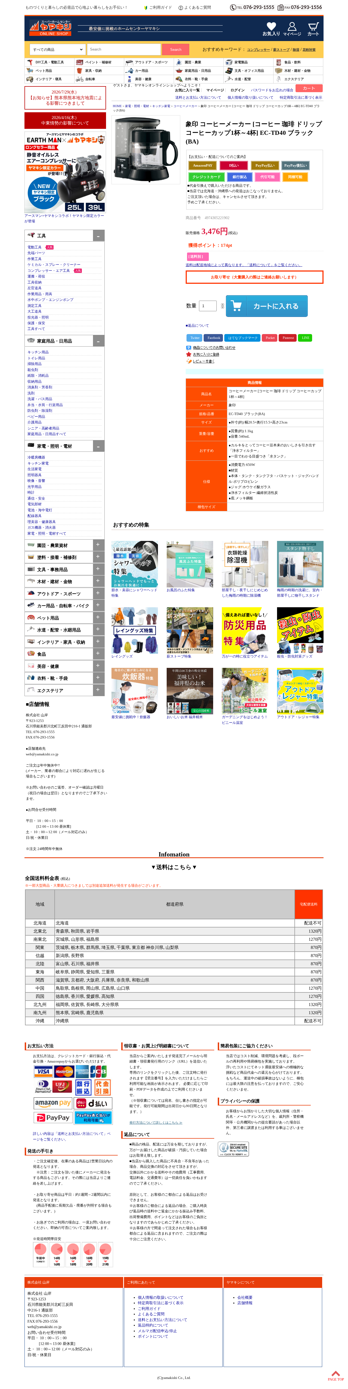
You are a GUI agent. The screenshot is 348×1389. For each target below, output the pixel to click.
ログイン (238, 90)
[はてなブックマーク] (242, 338)
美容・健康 (143, 79)
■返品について (197, 326)
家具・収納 (93, 71)
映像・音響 (36, 481)
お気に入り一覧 (187, 90)
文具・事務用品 (52, 569)
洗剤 (31, 393)
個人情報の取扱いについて (161, 1297)
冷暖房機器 (36, 457)
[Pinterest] (288, 338)
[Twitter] (194, 338)
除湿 (296, 50)
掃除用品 (34, 364)
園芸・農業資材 (52, 545)
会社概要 (245, 1297)
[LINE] (305, 338)
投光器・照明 (38, 317)
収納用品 (34, 382)
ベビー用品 (36, 417)
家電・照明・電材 (54, 446)
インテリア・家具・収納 (61, 642)
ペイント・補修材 (98, 62)
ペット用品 (44, 71)
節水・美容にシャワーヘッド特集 (134, 592)
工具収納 (34, 282)
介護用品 (34, 422)
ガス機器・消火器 (41, 528)
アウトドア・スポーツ (151, 62)
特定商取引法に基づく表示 (301, 97)
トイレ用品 (36, 358)
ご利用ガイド (160, 7)
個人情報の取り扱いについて (251, 97)
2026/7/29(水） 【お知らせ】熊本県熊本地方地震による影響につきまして (65, 97)
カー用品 (141, 71)
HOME (117, 106)
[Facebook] (213, 338)
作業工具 (34, 259)
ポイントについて (153, 1336)
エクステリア (294, 79)
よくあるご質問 (197, 7)
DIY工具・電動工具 (50, 62)
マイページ (215, 90)
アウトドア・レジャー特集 (298, 717)
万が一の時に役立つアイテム (245, 656)
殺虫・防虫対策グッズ (294, 656)
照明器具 (34, 475)
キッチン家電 (38, 463)
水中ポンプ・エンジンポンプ (50, 300)
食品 (41, 654)
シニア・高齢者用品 (43, 428)
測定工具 (34, 306)
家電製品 (241, 62)
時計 (31, 492)
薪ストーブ (281, 50)
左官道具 (34, 288)
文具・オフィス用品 (249, 71)
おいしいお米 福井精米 (185, 717)
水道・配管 (243, 79)
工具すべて (36, 329)
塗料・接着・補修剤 (56, 557)
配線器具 (34, 516)
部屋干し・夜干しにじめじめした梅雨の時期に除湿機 (245, 592)
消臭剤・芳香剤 (39, 387)
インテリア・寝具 (49, 79)
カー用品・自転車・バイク (63, 605)
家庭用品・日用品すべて (46, 434)
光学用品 (34, 487)
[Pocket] (269, 338)
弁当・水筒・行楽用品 (45, 405)
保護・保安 (36, 323)
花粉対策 (309, 50)
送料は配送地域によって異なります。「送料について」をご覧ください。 (244, 265)
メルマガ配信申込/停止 (157, 1331)
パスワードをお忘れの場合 (272, 90)
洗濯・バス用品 (39, 399)
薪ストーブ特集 (179, 656)
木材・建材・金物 (297, 71)
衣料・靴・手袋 (196, 79)
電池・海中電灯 (39, 510)
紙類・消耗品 (38, 376)
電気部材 (34, 504)
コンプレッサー (258, 50)
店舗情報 (245, 1303)
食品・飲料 (292, 62)
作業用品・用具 (39, 294)
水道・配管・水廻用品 (59, 630)
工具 (41, 235)
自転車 (90, 79)
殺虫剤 (32, 370)
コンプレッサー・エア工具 (48, 271)
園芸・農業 (193, 62)
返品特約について (153, 1325)
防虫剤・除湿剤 (39, 411)
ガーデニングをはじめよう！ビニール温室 (245, 719)
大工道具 (34, 311)
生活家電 (34, 469)
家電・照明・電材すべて (46, 533)
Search (175, 50)
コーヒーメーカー (185, 106)
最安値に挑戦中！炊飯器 (130, 717)
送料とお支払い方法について (198, 97)
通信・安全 (36, 498)
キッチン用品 (38, 352)
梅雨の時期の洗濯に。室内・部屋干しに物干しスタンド (300, 592)
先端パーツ (36, 253)
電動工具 (34, 247)
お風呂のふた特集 (181, 590)
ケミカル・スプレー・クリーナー (53, 265)
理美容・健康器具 (41, 522)
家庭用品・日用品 (198, 71)
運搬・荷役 (36, 276)
